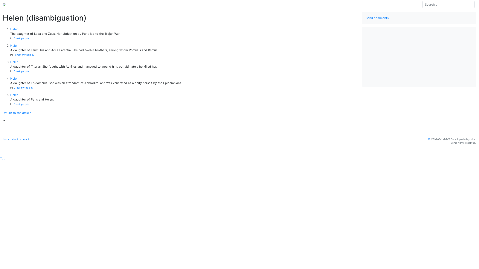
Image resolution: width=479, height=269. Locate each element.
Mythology (18, 4)
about (15, 139)
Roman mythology (24, 54)
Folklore (34, 4)
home (6, 139)
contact (24, 139)
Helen (14, 29)
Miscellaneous (53, 4)
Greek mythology (23, 87)
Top (2, 158)
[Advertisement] (419, 57)
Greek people (21, 38)
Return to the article (17, 113)
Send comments (377, 18)
